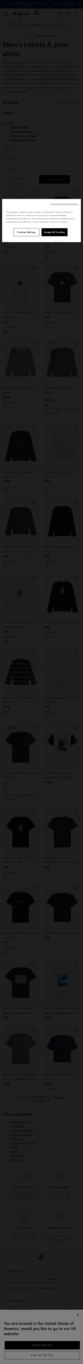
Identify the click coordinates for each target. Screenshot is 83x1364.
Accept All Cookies (54, 232)
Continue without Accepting (64, 203)
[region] (41, 220)
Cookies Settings (26, 232)
